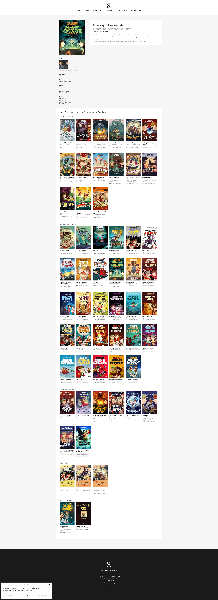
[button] (49, 585)
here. (32, 590)
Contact (133, 10)
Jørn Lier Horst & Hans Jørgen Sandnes (68, 70)
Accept (10, 595)
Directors (109, 10)
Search (140, 10)
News (78, 10)
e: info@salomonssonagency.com (109, 578)
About (125, 10)
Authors (86, 10)
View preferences (42, 595)
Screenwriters (97, 10)
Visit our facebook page (109, 583)
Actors (117, 10)
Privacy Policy (109, 586)
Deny (26, 595)
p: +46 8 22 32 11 (109, 581)
